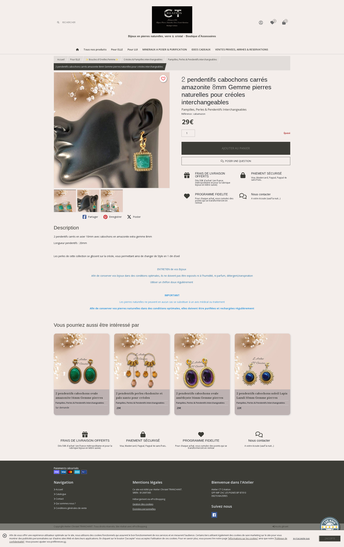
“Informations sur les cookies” (243, 538)
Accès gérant (281, 526)
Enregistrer (115, 216)
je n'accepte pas (301, 538)
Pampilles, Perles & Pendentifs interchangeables (192, 59)
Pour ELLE (75, 59)
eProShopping (139, 526)
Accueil (60, 59)
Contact (59, 498)
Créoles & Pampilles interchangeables (143, 59)
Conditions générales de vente (71, 508)
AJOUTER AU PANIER (236, 148)
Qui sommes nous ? (65, 503)
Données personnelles (144, 509)
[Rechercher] (58, 22)
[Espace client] (261, 22)
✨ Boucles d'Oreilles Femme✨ (102, 59)
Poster (136, 216)
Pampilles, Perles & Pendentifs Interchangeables (214, 109)
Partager (92, 216)
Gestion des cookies (143, 504)
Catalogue (60, 494)
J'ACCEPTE (330, 538)
